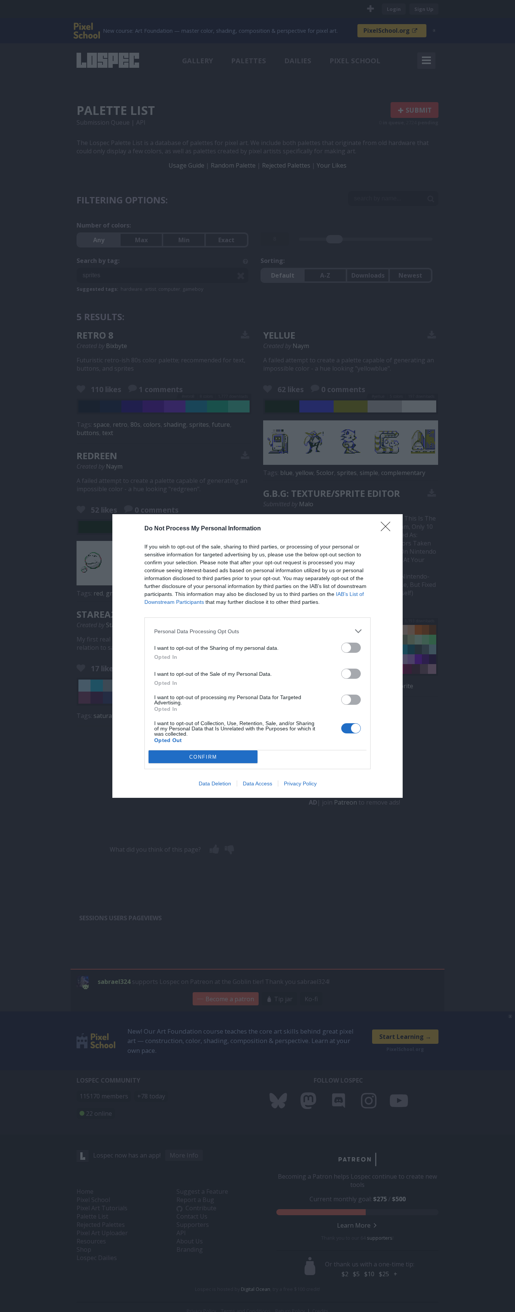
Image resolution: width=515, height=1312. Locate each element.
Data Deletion (215, 783)
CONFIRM (203, 757)
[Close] (388, 529)
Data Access (257, 783)
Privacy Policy (300, 783)
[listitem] (257, 631)
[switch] (351, 648)
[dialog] (257, 656)
